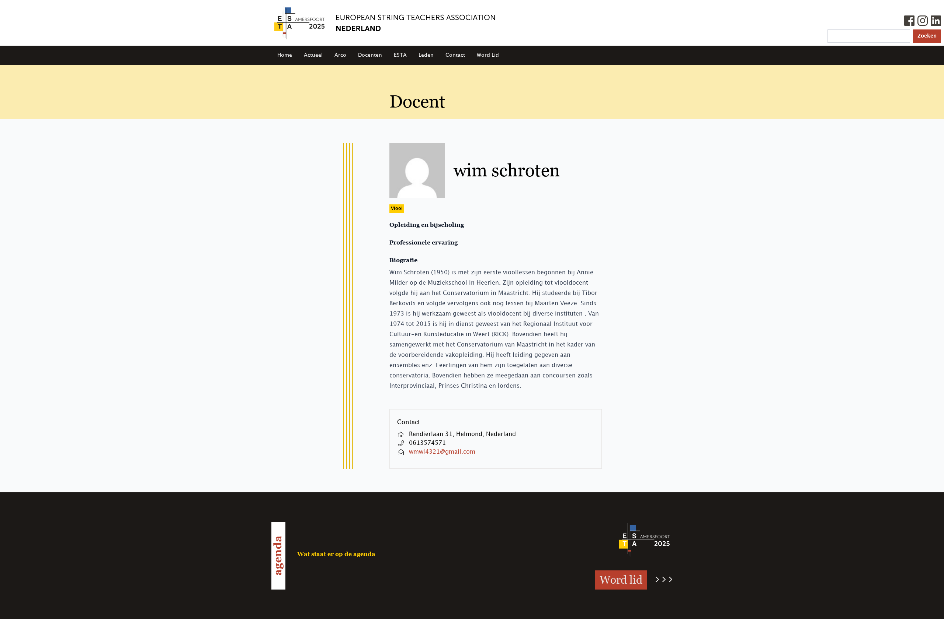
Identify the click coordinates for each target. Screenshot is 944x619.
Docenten (370, 55)
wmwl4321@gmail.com (442, 452)
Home (284, 55)
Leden (426, 55)
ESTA (400, 55)
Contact (455, 55)
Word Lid (488, 55)
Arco (340, 55)
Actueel (313, 55)
